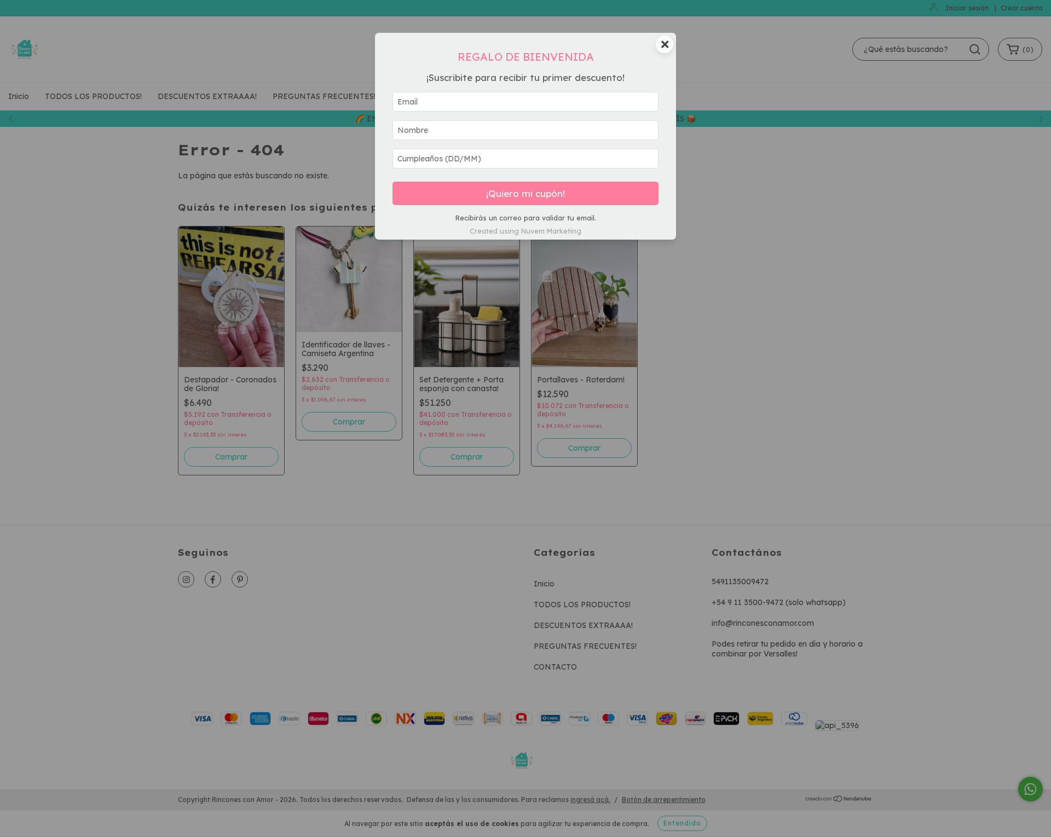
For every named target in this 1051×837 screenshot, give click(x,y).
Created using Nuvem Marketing (525, 230)
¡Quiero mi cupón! (525, 193)
